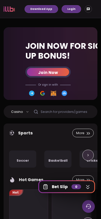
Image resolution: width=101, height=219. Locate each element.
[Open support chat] (88, 206)
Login (71, 9)
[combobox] (20, 111)
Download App (41, 9)
